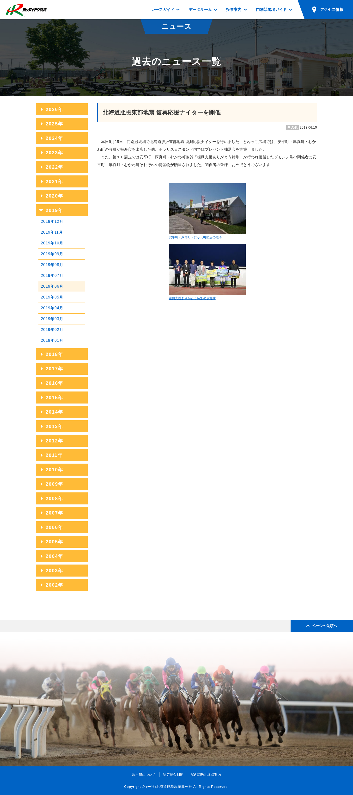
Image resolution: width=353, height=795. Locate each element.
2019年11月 (52, 232)
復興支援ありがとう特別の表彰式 (192, 298)
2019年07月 (52, 275)
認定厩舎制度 (173, 774)
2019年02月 (52, 330)
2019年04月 (52, 308)
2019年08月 (52, 265)
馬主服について (144, 774)
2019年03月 (52, 319)
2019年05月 (52, 297)
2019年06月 (52, 286)
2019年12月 (52, 221)
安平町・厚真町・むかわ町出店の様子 (195, 237)
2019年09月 (52, 254)
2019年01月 (52, 340)
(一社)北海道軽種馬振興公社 (169, 787)
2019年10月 (52, 243)
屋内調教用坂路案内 (206, 774)
